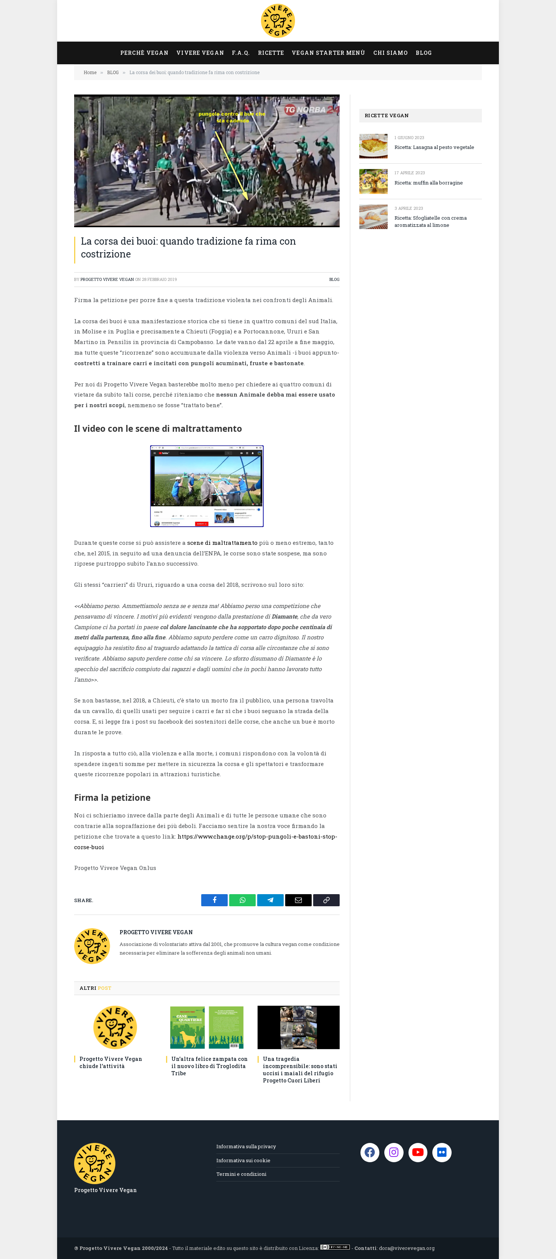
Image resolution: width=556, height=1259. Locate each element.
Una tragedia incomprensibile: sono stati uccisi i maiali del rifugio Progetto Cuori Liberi (300, 1069)
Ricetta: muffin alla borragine (428, 182)
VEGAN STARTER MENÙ (328, 52)
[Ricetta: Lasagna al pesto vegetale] (373, 146)
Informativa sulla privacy (246, 1146)
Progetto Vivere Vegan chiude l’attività (110, 1062)
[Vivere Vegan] (278, 21)
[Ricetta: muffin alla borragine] (373, 181)
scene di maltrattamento (222, 542)
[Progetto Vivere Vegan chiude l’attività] (115, 1027)
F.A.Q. (241, 52)
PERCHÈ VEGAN (144, 52)
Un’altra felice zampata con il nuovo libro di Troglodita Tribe (209, 1066)
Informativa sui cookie (243, 1160)
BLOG (424, 52)
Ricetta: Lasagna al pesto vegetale (434, 147)
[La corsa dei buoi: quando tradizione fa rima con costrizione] (207, 161)
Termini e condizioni (241, 1174)
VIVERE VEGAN (200, 52)
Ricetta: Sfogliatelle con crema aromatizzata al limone (430, 221)
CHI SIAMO (390, 52)
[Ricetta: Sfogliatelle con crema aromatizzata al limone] (373, 217)
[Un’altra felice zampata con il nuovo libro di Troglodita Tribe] (207, 1027)
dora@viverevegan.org (407, 1248)
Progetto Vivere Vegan (107, 279)
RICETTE (271, 52)
